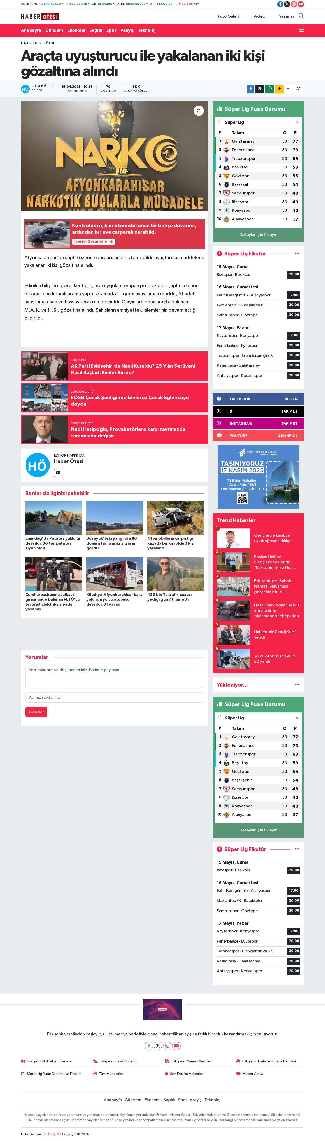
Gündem (54, 30)
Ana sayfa (31, 30)
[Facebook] (149, 1046)
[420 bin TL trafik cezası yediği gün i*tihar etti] (175, 574)
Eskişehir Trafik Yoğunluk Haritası (269, 1061)
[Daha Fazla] (279, 89)
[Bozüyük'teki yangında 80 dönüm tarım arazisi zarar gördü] (114, 518)
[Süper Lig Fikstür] (297, 254)
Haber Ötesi (68, 461)
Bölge (49, 43)
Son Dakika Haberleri (187, 1074)
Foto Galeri (228, 16)
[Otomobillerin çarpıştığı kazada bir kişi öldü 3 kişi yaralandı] (175, 518)
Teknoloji (147, 30)
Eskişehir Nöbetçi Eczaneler (50, 1061)
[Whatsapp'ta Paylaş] (269, 89)
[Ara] (301, 16)
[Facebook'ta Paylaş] (250, 89)
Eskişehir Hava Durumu (118, 1061)
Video (259, 16)
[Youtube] (176, 1046)
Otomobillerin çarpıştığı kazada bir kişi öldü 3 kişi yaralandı (170, 543)
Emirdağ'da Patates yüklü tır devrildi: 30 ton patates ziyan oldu (53, 543)
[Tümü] (297, 685)
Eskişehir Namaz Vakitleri (192, 1061)
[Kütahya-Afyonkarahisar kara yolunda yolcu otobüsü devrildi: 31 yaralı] (114, 574)
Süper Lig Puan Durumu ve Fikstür (54, 1074)
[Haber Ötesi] (37, 465)
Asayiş (127, 30)
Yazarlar (286, 16)
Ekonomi (76, 30)
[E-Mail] (58, 473)
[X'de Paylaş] (259, 89)
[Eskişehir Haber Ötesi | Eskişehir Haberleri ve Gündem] (40, 16)
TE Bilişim (51, 1134)
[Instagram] (167, 1046)
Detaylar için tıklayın (258, 235)
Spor (111, 30)
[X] (158, 1046)
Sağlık (95, 30)
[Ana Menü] (301, 30)
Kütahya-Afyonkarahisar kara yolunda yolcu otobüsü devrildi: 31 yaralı (114, 599)
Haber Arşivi (253, 1074)
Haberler (29, 43)
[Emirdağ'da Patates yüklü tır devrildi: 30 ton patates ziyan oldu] (53, 518)
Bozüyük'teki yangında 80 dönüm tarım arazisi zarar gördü (111, 543)
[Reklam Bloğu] (258, 477)
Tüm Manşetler (111, 1074)
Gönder (36, 712)
